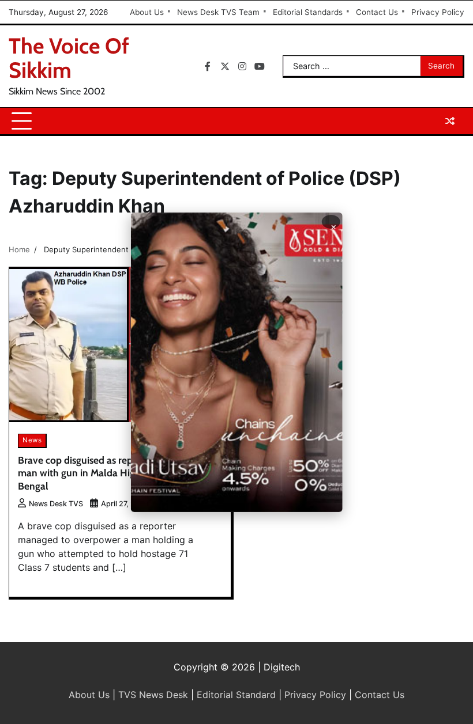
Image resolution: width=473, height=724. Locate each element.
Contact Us (377, 12)
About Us (147, 12)
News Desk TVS (56, 503)
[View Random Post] (450, 121)
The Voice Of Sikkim (69, 58)
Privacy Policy (437, 12)
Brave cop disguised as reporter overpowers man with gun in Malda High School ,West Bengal (113, 473)
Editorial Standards (308, 12)
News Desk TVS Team (218, 12)
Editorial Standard (236, 694)
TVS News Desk (153, 694)
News (32, 440)
